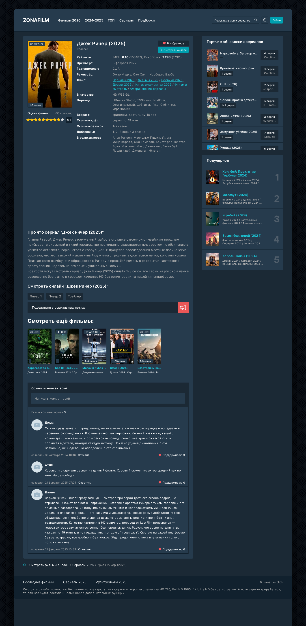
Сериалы (126, 20)
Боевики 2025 (171, 80)
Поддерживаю (174, 455)
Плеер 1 (36, 296)
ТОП (111, 20)
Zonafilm (36, 20)
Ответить (84, 455)
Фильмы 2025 (148, 80)
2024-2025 (94, 20)
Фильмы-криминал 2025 (153, 84)
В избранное (175, 43)
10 (62, 120)
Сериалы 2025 (123, 80)
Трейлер (74, 296)
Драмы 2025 (122, 84)
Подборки (146, 20)
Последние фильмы (38, 582)
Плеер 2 (55, 296)
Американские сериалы (148, 88)
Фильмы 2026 (69, 20)
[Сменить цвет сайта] (264, 20)
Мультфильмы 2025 (111, 582)
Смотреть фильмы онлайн (49, 565)
